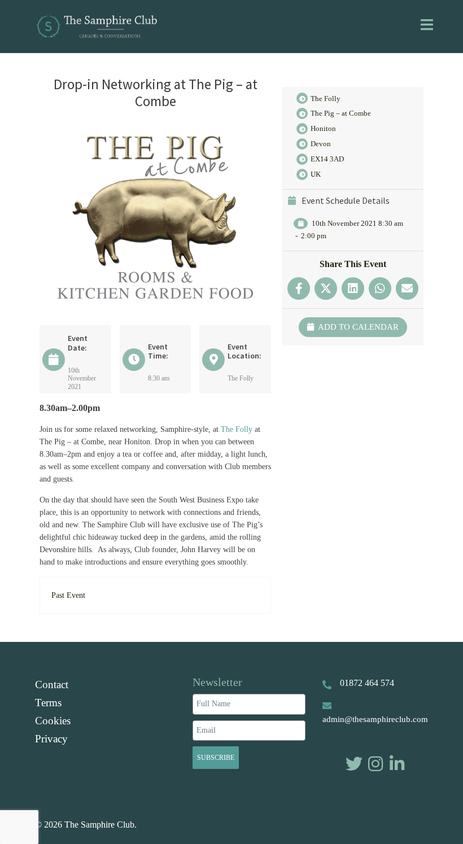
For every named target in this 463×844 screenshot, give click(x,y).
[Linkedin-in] (396, 763)
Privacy (51, 739)
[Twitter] (354, 763)
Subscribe (215, 758)
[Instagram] (375, 763)
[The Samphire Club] (96, 25)
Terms (48, 703)
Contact (51, 684)
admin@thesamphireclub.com (375, 719)
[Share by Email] (407, 288)
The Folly (236, 429)
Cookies (53, 721)
